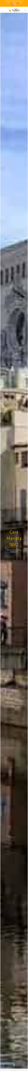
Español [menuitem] (14, 2)
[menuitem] (7, 3)
